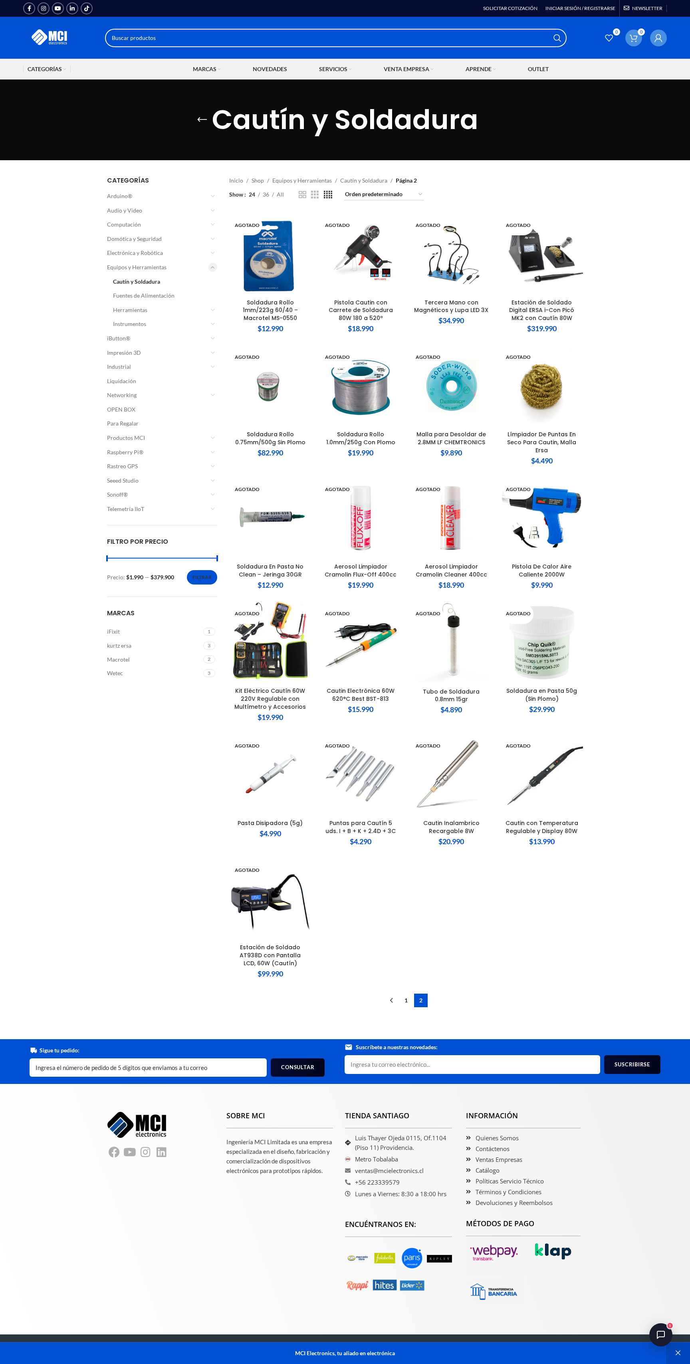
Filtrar (202, 577)
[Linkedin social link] (72, 8)
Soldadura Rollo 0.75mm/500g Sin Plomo (270, 438)
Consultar (297, 1067)
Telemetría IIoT (125, 508)
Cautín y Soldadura (136, 281)
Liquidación (121, 381)
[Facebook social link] (29, 8)
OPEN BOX (121, 409)
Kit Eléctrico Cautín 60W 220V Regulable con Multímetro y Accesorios (270, 698)
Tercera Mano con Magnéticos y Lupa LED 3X (451, 306)
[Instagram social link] (44, 8)
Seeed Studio (123, 480)
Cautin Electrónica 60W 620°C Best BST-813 (361, 695)
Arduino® (119, 196)
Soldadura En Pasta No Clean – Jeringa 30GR (270, 571)
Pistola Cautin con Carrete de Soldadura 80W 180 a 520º (361, 310)
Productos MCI (126, 437)
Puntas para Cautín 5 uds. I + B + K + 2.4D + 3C (360, 827)
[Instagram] (146, 1152)
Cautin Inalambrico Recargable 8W (451, 827)
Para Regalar (123, 423)
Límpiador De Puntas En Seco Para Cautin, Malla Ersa (541, 442)
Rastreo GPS (122, 466)
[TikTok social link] (87, 8)
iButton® (118, 338)
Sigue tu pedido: (59, 1050)
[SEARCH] (557, 38)
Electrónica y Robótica (135, 252)
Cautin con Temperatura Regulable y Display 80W (542, 827)
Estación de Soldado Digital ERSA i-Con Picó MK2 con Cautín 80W (541, 310)
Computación (124, 224)
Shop (258, 180)
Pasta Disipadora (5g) (270, 823)
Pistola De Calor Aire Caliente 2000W (541, 571)
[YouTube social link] (58, 8)
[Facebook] (114, 1152)
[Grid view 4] (328, 195)
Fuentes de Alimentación (143, 295)
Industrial (119, 366)
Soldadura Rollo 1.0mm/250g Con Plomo (360, 438)
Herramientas (130, 309)
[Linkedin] (162, 1152)
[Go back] (202, 120)
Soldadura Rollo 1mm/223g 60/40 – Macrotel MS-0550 (270, 310)
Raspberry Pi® (125, 452)
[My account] (658, 38)
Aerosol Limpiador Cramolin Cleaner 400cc (451, 571)
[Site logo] (50, 37)
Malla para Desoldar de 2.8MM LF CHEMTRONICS (451, 438)
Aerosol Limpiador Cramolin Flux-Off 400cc (361, 571)
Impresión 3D (124, 352)
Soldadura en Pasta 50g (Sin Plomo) (541, 695)
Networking (122, 395)
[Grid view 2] (302, 195)
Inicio (236, 180)
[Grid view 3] (315, 195)
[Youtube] (130, 1152)
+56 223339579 (377, 1182)
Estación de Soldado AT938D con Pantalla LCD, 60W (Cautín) (270, 955)
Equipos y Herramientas (137, 267)
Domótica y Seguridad (134, 238)
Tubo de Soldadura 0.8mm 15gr (451, 696)
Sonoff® (117, 494)
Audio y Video (124, 210)
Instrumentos (129, 323)
